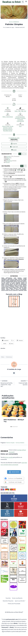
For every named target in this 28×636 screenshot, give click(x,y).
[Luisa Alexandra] (14, 548)
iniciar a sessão (9, 457)
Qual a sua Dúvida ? (20, 601)
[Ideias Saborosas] (5, 548)
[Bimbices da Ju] (23, 524)
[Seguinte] (24, 413)
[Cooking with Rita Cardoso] (14, 532)
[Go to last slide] (4, 413)
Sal (9, 159)
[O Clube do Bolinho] (14, 555)
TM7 (25, 111)
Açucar (8, 162)
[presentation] (14, 409)
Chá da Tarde (5, 126)
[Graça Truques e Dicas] (23, 540)
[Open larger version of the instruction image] (15, 194)
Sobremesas (16, 21)
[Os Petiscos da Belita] (5, 563)
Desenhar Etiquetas (8, 601)
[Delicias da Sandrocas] (23, 532)
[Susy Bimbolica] (14, 571)
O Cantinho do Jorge (9, 27)
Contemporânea (20, 117)
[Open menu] (26, 1)
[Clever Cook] (5, 532)
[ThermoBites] (5, 579)
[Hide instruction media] (25, 166)
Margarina (9, 161)
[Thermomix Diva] (14, 579)
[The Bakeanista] (23, 571)
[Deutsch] (7, 489)
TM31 (15, 111)
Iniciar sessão (15, 472)
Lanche (10, 128)
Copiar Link (15, 146)
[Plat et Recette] (23, 563)
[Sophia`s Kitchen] (5, 571)
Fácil (20, 126)
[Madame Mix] (23, 548)
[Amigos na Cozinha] (5, 524)
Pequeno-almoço (7, 129)
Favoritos (8, 598)
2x (22, 154)
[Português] (12, 489)
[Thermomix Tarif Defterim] (23, 579)
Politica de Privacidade (14, 603)
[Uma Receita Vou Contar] (14, 586)
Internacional (20, 121)
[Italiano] (9, 489)
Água (8, 158)
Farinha (9, 156)
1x (19, 154)
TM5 (19, 111)
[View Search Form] (23, 2)
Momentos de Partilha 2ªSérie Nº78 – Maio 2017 (6, 383)
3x (25, 154)
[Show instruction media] (21, 166)
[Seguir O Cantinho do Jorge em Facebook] (14, 373)
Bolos (10, 21)
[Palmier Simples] (14, 12)
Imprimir (15, 143)
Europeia (17, 118)
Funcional (20, 119)
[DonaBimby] (14, 540)
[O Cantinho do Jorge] (14, 301)
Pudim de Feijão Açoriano (23, 382)
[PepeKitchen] (14, 563)
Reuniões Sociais (7, 130)
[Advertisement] (14, 45)
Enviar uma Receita (17, 598)
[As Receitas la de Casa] (14, 524)
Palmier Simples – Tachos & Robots (15, 442)
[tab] (12, 426)
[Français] (4, 489)
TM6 (22, 111)
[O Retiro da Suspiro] (23, 555)
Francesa (22, 118)
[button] (11, 139)
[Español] (14, 489)
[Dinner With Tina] (5, 540)
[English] (2, 489)
